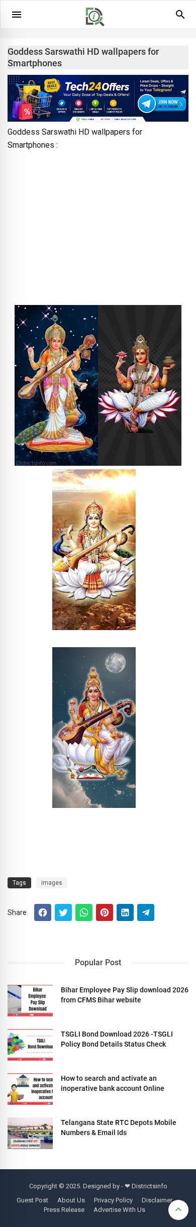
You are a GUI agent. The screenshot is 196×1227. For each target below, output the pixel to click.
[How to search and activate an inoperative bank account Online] (30, 1089)
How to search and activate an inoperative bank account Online (112, 1083)
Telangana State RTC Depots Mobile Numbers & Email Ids (118, 1127)
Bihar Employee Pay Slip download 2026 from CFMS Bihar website (124, 995)
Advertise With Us (119, 1209)
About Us (71, 1200)
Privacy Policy (113, 1200)
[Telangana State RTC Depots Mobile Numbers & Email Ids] (30, 1133)
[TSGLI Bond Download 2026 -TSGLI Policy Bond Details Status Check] (30, 1045)
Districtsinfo (149, 1186)
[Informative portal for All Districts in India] (98, 31)
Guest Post (32, 1200)
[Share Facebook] (42, 912)
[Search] (180, 18)
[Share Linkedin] (125, 912)
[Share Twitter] (63, 912)
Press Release (64, 1209)
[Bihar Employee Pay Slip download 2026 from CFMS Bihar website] (30, 1000)
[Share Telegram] (145, 912)
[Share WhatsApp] (83, 912)
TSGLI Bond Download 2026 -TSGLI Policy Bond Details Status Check (117, 1039)
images (51, 882)
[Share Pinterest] (104, 912)
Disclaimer (157, 1200)
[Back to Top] (178, 1210)
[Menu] (17, 15)
